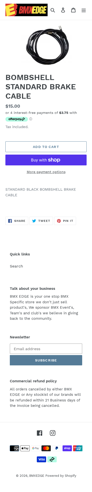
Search (16, 266)
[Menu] (84, 9)
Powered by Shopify (60, 476)
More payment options (46, 172)
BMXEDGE (36, 476)
